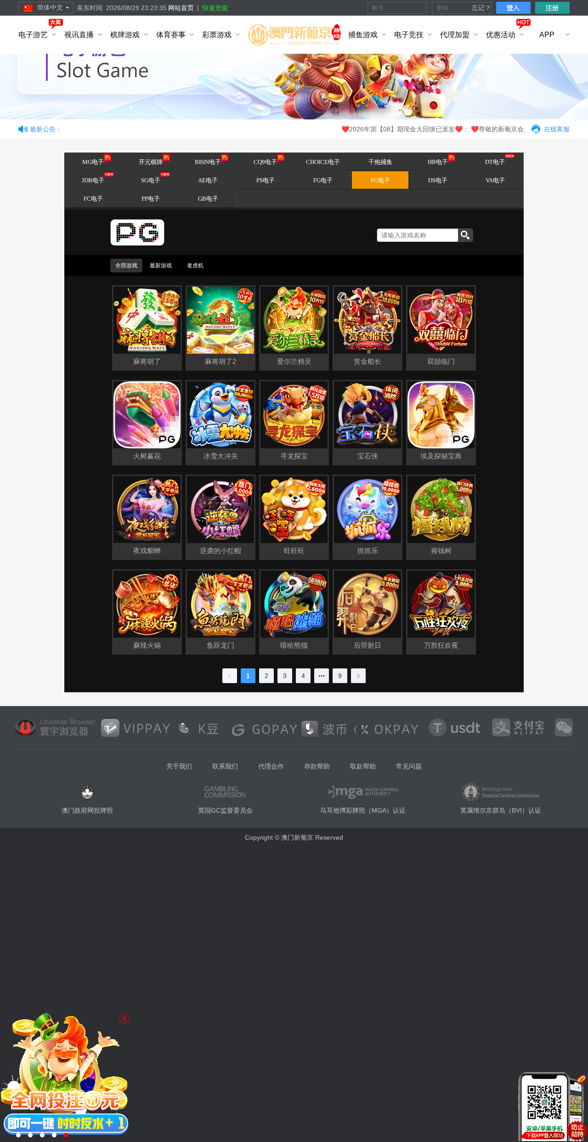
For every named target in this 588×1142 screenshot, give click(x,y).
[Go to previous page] (229, 675)
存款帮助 (317, 766)
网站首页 (181, 7)
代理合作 (271, 766)
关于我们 (179, 766)
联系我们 (225, 766)
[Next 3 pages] (321, 675)
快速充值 (215, 7)
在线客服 (557, 129)
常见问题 (409, 766)
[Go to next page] (358, 675)
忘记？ (481, 7)
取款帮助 (363, 766)
